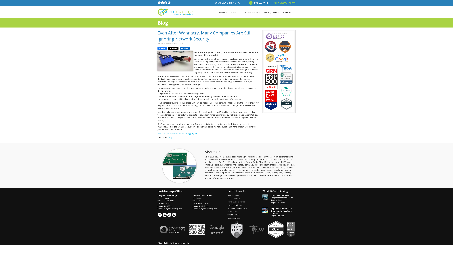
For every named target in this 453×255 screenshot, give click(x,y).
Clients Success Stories (236, 202)
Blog (170, 137)
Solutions (234, 12)
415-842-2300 (204, 206)
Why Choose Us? (251, 12)
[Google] (169, 2)
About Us (287, 12)
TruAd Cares (232, 211)
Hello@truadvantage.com (172, 209)
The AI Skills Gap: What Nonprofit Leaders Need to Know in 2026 (282, 197)
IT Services (220, 12)
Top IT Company (233, 199)
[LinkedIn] (162, 2)
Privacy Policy (185, 243)
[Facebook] (159, 2)
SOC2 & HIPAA (233, 215)
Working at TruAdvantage (237, 208)
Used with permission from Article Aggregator (177, 133)
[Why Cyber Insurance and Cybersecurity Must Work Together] (265, 210)
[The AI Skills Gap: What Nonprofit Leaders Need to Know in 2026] (265, 197)
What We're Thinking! (227, 2)
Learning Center (270, 12)
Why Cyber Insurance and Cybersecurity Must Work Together (281, 210)
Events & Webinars (234, 205)
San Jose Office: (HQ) (167, 195)
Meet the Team (233, 195)
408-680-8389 (169, 206)
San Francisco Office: (202, 195)
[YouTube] (165, 2)
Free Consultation (234, 218)
